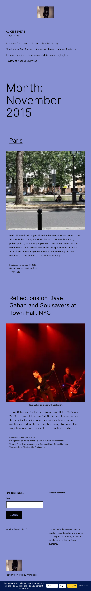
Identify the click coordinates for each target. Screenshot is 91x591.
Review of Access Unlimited (21, 60)
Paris (16, 140)
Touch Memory (50, 43)
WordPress (32, 575)
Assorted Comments (17, 43)
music (26, 441)
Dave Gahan (53, 444)
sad (18, 271)
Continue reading (51, 255)
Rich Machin (28, 447)
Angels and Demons (38, 444)
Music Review (36, 441)
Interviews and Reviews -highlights (48, 55)
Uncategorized (30, 268)
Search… (10, 498)
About (35, 43)
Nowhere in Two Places (19, 49)
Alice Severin (16, 31)
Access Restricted (67, 49)
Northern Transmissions (53, 441)
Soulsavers (40, 447)
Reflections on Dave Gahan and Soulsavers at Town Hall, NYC (42, 305)
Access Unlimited (15, 55)
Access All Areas (44, 49)
